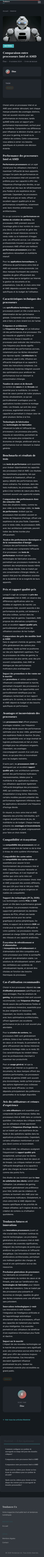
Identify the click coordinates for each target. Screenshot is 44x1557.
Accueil (5, 11)
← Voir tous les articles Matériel (16, 1420)
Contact (5, 1542)
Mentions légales (8, 1538)
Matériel (13, 11)
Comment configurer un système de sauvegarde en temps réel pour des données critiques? (21, 1451)
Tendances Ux (9, 1506)
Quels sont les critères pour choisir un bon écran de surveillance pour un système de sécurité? (20, 1472)
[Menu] (39, 2)
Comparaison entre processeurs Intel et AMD (21, 1459)
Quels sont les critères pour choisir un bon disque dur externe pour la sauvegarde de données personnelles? (20, 1482)
